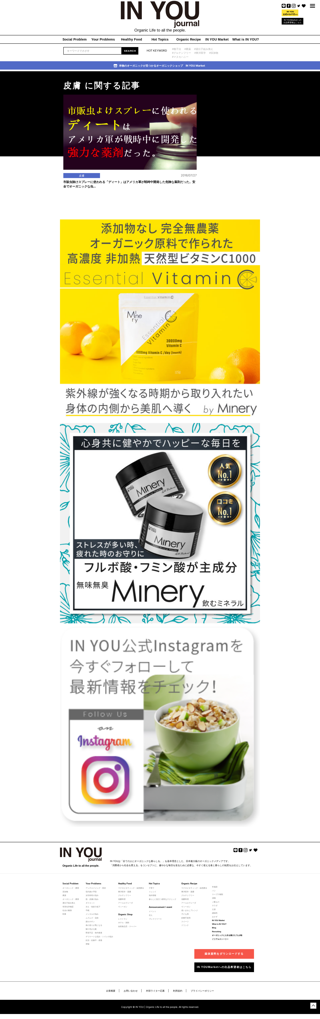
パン (214, 890)
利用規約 (177, 990)
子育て (151, 888)
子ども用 (185, 914)
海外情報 (152, 895)
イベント (152, 911)
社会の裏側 (67, 910)
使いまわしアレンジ (189, 910)
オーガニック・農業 (70, 888)
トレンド (152, 891)
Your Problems (93, 883)
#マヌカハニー (180, 56)
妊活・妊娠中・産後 (94, 940)
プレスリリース (155, 919)
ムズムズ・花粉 (92, 918)
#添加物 (213, 52)
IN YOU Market (218, 920)
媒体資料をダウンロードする (224, 953)
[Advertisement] (225, 92)
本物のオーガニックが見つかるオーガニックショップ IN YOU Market (162, 65)
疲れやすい (90, 921)
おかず (215, 917)
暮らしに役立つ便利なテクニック (162, 899)
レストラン (122, 919)
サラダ (215, 905)
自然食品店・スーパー (127, 926)
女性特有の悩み (92, 895)
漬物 (214, 898)
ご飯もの (215, 902)
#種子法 (176, 49)
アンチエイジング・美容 (96, 888)
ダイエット (90, 903)
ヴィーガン (122, 907)
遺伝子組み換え (68, 903)
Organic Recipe (189, 883)
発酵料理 (122, 899)
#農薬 (187, 49)
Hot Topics (154, 883)
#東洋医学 (200, 52)
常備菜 (215, 887)
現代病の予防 (91, 891)
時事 (64, 914)
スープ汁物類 (217, 894)
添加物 (65, 891)
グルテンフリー (124, 895)
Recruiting (216, 932)
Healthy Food (125, 883)
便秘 (87, 944)
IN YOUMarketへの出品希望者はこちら (293, 21)
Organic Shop (125, 914)
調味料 (215, 913)
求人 (150, 915)
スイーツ (185, 921)
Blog (214, 928)
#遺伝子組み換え (203, 49)
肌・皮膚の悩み (92, 899)
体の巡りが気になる (94, 925)
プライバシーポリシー (202, 990)
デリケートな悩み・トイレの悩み (99, 936)
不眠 (87, 910)
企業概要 (110, 990)
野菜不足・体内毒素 (94, 933)
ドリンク (185, 925)
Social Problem (70, 883)
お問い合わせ (131, 990)
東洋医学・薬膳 (124, 891)
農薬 (64, 895)
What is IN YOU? (219, 924)
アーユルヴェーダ (125, 903)
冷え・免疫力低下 (93, 907)
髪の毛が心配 (91, 929)
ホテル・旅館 (123, 922)
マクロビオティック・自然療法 (131, 888)
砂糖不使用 (185, 918)
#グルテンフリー (181, 52)
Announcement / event (160, 907)
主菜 (214, 909)
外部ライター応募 (155, 990)
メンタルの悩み (92, 914)
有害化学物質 (68, 907)
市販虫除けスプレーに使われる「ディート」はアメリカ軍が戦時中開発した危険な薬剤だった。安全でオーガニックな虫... (129, 184)
